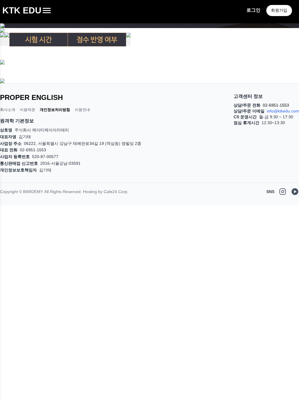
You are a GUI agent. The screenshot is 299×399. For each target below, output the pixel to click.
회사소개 (7, 109)
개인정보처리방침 (55, 109)
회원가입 (279, 10)
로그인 (253, 10)
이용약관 (27, 109)
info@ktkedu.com (283, 111)
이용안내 (82, 109)
